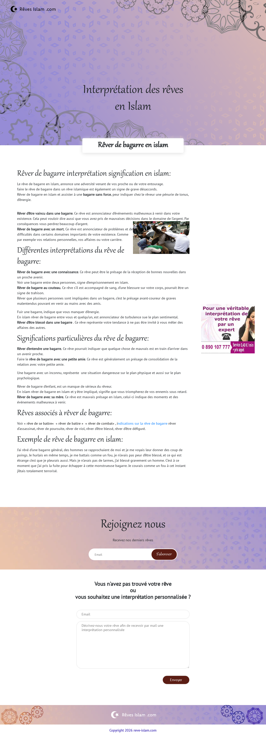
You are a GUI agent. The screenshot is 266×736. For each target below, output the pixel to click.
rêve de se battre (39, 423)
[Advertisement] (133, 54)
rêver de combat (100, 423)
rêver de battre (69, 423)
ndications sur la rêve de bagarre (142, 423)
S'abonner (164, 554)
